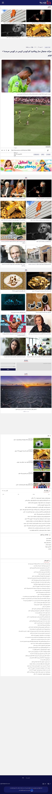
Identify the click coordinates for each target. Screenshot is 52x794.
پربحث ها (4, 490)
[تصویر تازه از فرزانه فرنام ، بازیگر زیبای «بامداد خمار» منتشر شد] (13, 346)
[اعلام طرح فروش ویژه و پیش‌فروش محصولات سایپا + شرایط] (13, 16)
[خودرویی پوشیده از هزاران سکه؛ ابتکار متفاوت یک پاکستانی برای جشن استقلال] (13, 231)
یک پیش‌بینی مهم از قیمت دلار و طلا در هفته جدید (42, 566)
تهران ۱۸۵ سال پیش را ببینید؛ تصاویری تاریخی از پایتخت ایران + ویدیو (37, 523)
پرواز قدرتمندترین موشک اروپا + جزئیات (43, 625)
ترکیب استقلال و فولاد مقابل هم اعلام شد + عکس (24, 484)
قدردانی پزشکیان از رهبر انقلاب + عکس (44, 594)
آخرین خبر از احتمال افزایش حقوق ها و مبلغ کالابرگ (42, 584)
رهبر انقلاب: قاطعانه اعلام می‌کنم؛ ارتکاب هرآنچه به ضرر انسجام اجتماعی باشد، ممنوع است (35, 598)
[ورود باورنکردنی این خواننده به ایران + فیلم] (13, 30)
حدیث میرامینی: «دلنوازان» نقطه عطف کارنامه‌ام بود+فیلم (41, 661)
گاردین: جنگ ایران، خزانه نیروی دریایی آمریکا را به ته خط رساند (40, 653)
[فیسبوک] (6, 150)
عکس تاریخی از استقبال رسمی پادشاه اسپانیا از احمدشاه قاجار (40, 633)
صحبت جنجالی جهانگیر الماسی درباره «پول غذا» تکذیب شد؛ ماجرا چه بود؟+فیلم (13, 265)
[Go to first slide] (49, 389)
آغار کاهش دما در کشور (46, 606)
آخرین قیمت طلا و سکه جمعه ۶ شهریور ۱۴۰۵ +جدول (24, 451)
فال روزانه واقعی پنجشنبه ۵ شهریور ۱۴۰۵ (18, 312)
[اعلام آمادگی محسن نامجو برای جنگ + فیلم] (38, 16)
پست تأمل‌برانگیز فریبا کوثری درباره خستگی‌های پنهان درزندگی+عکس (37, 500)
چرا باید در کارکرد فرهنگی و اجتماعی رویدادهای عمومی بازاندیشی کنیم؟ (39, 578)
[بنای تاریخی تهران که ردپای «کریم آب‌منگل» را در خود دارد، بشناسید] (38, 254)
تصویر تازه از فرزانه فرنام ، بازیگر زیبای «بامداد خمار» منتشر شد (14, 357)
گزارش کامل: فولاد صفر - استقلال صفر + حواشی (25, 462)
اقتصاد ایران (48, 538)
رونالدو (43, 154)
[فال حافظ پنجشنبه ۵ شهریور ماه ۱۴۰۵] (13, 281)
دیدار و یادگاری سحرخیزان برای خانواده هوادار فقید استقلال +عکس (39, 627)
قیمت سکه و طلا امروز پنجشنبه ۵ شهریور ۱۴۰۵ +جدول (41, 291)
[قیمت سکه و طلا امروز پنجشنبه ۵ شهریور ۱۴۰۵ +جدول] (38, 281)
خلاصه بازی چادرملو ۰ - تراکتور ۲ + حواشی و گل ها (42, 604)
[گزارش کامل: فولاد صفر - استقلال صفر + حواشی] (41, 465)
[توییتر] (2, 150)
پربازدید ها (46, 490)
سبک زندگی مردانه (47, 542)
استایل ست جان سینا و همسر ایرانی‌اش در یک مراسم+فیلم (39, 528)
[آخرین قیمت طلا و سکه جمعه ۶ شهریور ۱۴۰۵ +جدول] (41, 454)
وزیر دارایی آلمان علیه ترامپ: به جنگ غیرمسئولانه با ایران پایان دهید (39, 563)
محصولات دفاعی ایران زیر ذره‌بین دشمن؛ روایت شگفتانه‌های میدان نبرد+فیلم (38, 655)
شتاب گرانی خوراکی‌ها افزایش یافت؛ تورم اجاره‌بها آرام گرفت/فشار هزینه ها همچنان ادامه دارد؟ (35, 641)
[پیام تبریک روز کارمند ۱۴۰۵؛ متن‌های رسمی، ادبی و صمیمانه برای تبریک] (38, 346)
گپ (50, 783)
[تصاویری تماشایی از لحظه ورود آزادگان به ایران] (26, 392)
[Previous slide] (3, 389)
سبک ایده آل (48, 540)
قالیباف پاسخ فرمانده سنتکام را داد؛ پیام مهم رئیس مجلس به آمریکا (39, 651)
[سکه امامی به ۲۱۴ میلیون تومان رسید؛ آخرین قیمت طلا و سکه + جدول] (38, 30)
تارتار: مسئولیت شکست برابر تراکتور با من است (42, 612)
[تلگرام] (4, 150)
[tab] (28, 411)
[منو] (3, 2)
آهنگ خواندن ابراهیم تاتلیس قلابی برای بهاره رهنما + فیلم (41, 580)
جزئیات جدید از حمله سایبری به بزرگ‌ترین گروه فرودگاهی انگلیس (39, 621)
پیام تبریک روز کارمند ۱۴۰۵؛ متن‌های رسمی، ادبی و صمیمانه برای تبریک (39, 357)
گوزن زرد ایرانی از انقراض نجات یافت (44, 574)
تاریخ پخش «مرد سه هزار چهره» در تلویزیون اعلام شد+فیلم (39, 502)
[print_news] (8, 150)
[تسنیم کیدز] (26, 166)
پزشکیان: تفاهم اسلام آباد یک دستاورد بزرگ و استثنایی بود (40, 582)
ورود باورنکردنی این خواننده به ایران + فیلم (13, 37)
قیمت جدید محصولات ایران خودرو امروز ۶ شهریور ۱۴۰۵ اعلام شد (39, 670)
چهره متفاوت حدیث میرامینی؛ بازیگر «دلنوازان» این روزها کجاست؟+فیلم (38, 672)
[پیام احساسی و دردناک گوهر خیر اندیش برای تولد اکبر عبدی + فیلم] (38, 324)
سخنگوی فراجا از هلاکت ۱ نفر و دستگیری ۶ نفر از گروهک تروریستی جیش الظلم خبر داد (36, 596)
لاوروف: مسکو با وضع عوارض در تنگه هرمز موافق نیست (40, 530)
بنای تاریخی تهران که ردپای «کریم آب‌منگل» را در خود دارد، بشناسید (39, 264)
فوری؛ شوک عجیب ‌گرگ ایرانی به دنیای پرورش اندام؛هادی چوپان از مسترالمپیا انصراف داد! (14, 334)
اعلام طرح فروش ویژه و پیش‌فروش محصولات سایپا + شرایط (13, 23)
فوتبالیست (48, 154)
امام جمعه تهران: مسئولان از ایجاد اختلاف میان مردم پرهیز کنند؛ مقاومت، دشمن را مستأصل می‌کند (34, 631)
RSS (23, 778)
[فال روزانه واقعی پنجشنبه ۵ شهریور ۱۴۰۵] (13, 302)
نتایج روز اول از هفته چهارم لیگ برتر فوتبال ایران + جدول (23, 439)
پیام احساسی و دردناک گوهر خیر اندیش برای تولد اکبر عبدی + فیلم (40, 334)
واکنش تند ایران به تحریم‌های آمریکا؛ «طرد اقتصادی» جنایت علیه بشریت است (37, 637)
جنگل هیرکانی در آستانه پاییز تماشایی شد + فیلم (42, 623)
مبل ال (49, 549)
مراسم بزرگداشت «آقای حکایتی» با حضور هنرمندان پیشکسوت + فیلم (37, 507)
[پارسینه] (44, 2)
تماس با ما (28, 778)
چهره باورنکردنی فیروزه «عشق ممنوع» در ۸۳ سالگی (40, 498)
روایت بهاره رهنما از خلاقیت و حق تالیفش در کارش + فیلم (41, 608)
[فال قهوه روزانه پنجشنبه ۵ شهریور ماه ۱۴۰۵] (38, 302)
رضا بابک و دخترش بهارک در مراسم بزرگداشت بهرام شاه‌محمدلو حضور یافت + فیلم (35, 509)
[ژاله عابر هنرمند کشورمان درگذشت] (13, 188)
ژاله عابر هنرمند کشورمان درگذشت (19, 198)
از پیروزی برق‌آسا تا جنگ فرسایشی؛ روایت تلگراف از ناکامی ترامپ (40, 657)
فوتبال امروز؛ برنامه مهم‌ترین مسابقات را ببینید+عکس (41, 645)
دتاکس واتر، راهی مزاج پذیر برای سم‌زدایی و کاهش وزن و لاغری (40, 568)
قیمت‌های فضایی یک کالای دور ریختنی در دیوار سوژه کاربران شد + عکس (36, 512)
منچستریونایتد (36, 154)
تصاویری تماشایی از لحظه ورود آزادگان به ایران (26, 409)
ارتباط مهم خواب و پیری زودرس (45, 570)
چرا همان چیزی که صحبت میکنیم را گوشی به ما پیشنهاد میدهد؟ (39, 629)
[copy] (48, 150)
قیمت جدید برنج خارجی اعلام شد (44, 619)
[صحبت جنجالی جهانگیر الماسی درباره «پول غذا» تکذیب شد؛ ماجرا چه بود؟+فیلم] (13, 254)
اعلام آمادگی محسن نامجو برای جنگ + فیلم (38, 23)
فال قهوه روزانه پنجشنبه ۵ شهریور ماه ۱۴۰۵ (43, 312)
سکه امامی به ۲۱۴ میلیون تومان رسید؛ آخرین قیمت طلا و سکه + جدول (38, 37)
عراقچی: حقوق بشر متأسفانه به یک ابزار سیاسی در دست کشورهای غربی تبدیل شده (36, 600)
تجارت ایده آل (48, 544)
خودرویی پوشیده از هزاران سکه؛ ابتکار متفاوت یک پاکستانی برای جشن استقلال (13, 242)
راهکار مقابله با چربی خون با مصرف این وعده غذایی (42, 572)
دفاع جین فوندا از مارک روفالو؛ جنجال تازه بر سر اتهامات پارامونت (38, 521)
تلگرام (45, 783)
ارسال (8, 369)
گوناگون (49, 7)
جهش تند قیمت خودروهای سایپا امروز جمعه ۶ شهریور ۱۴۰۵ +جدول (37, 519)
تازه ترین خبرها (48, 547)
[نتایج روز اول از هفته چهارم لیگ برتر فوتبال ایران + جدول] (41, 443)
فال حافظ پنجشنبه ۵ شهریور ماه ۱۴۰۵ (18, 291)
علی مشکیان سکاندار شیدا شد (45, 659)
